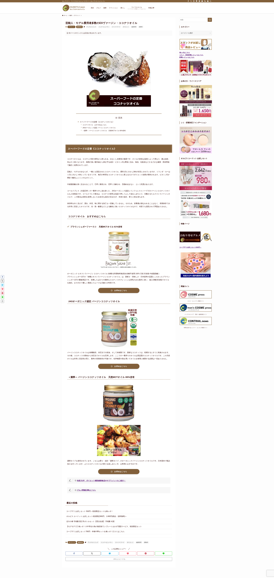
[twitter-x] (191, 1)
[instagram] (193, 1)
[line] (196, 1)
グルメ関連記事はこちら (86, 490)
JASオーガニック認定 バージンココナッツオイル (99, 128)
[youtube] (202, 1)
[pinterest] (199, 1)
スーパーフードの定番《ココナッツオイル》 (97, 122)
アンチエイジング (91, 26)
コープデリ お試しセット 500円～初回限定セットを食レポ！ (89, 511)
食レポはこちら (184, 52)
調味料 (141, 26)
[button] (74, 553)
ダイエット (71, 26)
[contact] (207, 1)
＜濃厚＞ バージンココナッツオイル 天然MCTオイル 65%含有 (104, 130)
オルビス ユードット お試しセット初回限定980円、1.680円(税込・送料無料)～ (96, 516)
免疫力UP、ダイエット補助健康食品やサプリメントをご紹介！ (101, 481)
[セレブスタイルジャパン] (73, 8)
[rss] (205, 1)
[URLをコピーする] (2, 301)
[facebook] (188, 1)
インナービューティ (104, 26)
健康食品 (79, 26)
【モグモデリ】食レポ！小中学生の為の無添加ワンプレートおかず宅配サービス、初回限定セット (104, 526)
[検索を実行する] (210, 20)
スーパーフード (116, 26)
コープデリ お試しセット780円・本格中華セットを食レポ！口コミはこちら (95, 531)
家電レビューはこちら (186, 57)
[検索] (210, 1)
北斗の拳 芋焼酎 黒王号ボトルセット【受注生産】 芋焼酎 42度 (90, 521)
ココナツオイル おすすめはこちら (94, 125)
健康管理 (134, 26)
